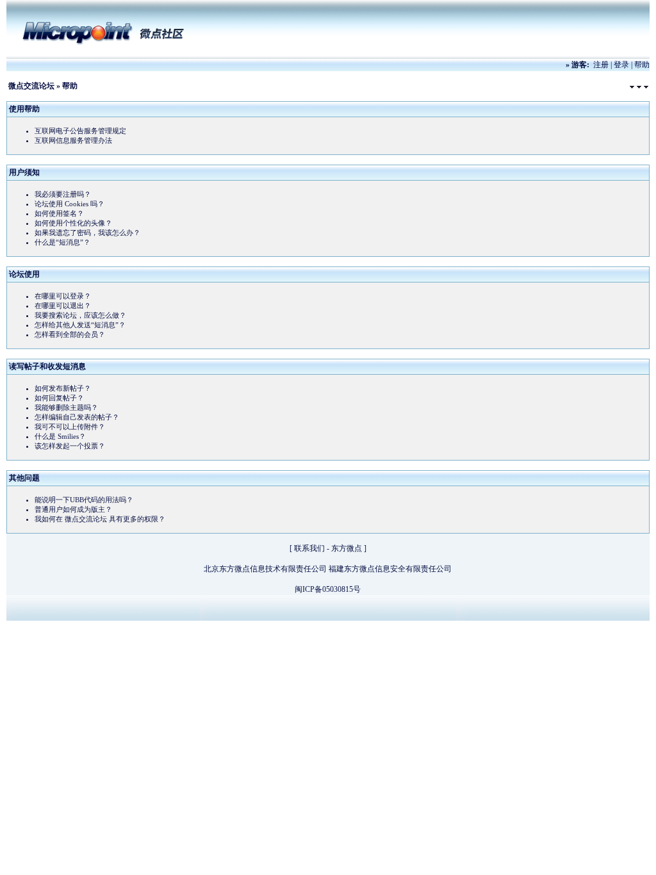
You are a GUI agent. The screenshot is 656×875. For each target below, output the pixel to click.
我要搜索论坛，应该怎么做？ (80, 315)
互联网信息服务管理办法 (73, 140)
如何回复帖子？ (59, 398)
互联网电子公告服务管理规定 (80, 131)
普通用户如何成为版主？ (73, 509)
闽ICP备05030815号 (328, 589)
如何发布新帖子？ (63, 388)
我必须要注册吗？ (63, 194)
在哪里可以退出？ (63, 305)
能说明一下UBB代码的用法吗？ (84, 499)
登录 (621, 64)
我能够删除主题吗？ (66, 407)
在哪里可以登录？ (63, 296)
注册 (601, 64)
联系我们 (309, 548)
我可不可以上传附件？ (70, 426)
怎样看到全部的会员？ (70, 334)
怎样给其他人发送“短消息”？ (80, 325)
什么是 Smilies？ (60, 436)
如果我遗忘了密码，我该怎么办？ (87, 232)
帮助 (642, 64)
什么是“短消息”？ (62, 242)
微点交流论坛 (31, 85)
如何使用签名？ (59, 213)
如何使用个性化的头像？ (73, 223)
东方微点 (346, 548)
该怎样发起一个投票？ (70, 446)
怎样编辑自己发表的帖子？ (77, 417)
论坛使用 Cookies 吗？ (69, 204)
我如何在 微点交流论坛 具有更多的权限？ (100, 519)
